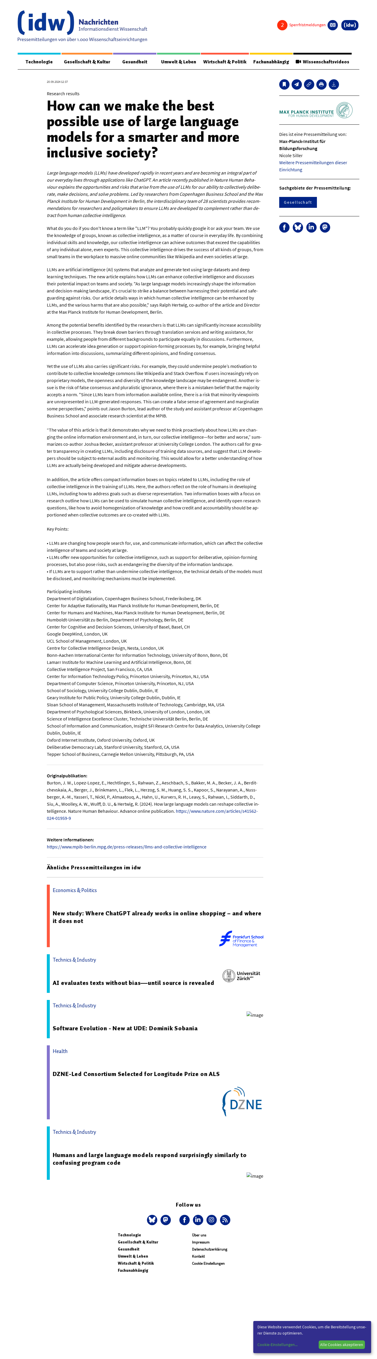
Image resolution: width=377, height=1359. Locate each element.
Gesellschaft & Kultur (87, 61)
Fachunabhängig (271, 61)
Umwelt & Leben (178, 61)
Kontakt (198, 1256)
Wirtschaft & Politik (225, 61)
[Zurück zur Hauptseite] (349, 25)
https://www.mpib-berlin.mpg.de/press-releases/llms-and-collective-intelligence (126, 847)
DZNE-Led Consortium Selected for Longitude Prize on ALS (136, 1074)
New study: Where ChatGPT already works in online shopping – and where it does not (157, 917)
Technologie (39, 61)
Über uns (199, 1235)
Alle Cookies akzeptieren (341, 1344)
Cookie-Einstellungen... (277, 1344)
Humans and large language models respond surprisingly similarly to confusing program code (150, 1159)
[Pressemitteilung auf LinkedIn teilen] (311, 227)
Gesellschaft (298, 202)
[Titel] (284, 84)
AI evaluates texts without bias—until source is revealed (133, 982)
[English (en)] (333, 25)
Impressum (201, 1242)
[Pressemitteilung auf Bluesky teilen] (298, 227)
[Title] (309, 84)
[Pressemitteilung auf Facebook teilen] (284, 227)
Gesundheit (134, 61)
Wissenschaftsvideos (325, 61)
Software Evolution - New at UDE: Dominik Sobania (125, 1028)
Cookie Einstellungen (208, 1263)
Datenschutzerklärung (209, 1249)
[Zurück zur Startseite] (82, 26)
